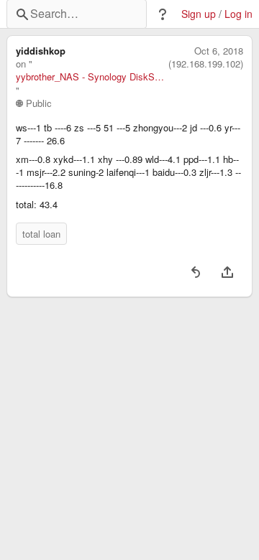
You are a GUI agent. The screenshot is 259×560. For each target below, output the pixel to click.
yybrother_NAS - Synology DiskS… (90, 76)
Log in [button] (238, 14)
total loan (41, 233)
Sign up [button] (198, 14)
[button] (162, 14)
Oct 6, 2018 (218, 51)
